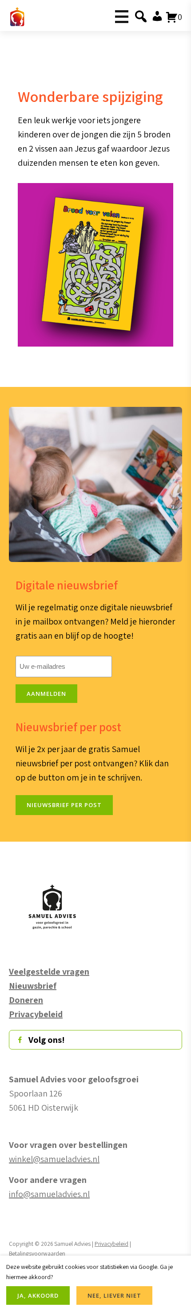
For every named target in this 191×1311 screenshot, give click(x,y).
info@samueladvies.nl (49, 1194)
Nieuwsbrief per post (64, 805)
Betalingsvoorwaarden (37, 1253)
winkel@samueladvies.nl (54, 1159)
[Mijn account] (156, 17)
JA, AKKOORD (38, 1295)
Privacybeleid (111, 1244)
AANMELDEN (46, 694)
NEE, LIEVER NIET (114, 1295)
